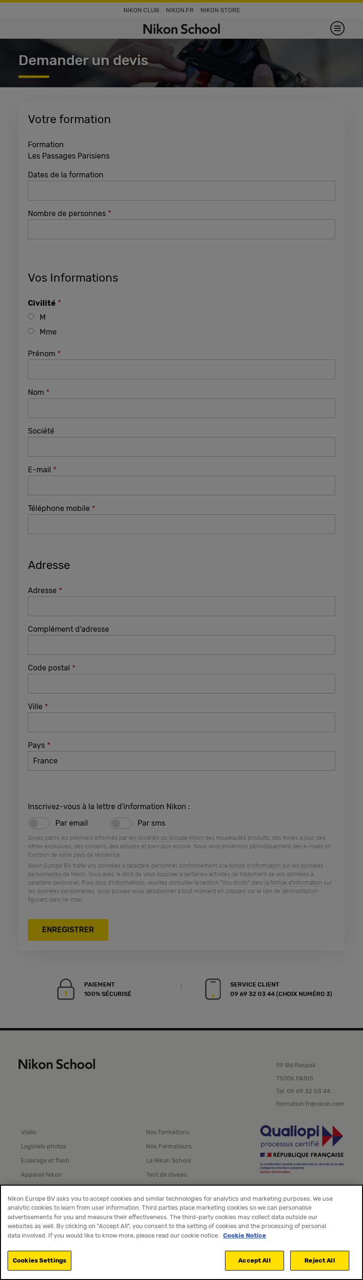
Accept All (254, 1260)
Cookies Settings (39, 1260)
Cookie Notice (244, 1235)
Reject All (319, 1260)
